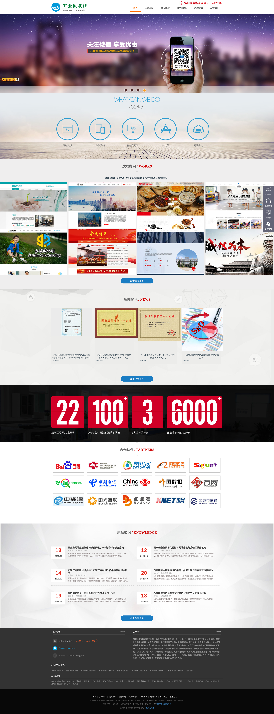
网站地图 (189, 671)
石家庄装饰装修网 (212, 681)
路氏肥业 (119, 681)
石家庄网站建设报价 (88, 671)
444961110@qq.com (76, 656)
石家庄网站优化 (72, 671)
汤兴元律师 (150, 708)
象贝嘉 (75, 684)
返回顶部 (268, 229)
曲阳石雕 (199, 681)
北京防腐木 (189, 681)
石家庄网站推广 (123, 671)
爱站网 (78, 681)
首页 (135, 8)
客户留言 (163, 697)
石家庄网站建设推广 (157, 671)
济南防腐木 (130, 681)
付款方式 (153, 697)
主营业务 (149, 8)
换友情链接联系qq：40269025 (62, 681)
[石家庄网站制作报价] (69, 7)
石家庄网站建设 (57, 671)
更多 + (122, 631)
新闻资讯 (182, 8)
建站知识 (198, 8)
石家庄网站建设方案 (139, 671)
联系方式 (173, 697)
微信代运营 (133, 697)
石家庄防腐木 (108, 681)
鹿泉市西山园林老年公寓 (60, 684)
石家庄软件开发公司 (174, 681)
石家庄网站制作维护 (175, 671)
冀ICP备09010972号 (163, 704)
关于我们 (214, 8)
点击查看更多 (137, 280)
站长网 (86, 681)
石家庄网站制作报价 (106, 671)
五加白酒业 (96, 681)
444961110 (71, 648)
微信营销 (122, 697)
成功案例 (165, 8)
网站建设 (112, 697)
